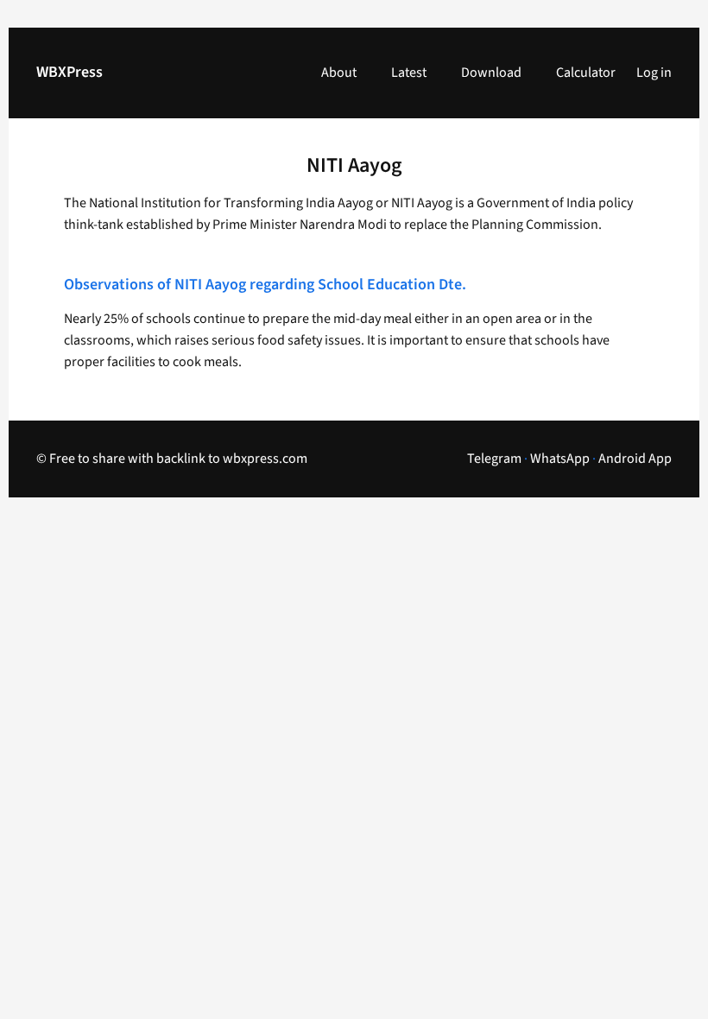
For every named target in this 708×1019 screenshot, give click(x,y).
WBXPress (69, 72)
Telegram (494, 458)
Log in (654, 72)
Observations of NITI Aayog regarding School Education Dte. (265, 285)
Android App (635, 458)
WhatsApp (560, 458)
